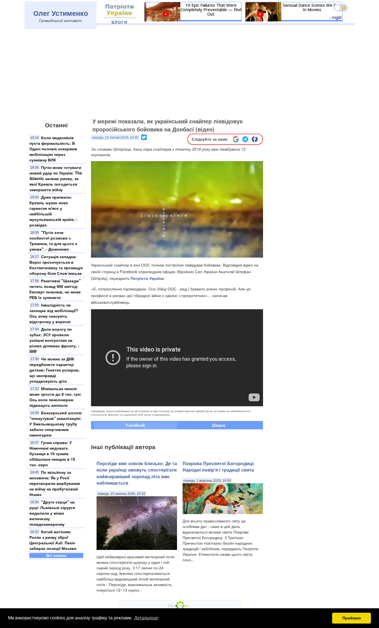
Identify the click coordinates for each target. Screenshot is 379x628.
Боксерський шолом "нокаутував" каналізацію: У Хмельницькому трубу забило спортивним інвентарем (55, 424)
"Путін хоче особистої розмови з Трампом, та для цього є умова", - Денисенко (53, 241)
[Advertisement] (189, 74)
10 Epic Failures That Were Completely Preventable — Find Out (211, 9)
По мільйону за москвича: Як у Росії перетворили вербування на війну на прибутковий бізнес (54, 483)
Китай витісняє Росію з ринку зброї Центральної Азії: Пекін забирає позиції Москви (53, 540)
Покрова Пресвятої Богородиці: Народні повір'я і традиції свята (218, 466)
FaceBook (135, 425)
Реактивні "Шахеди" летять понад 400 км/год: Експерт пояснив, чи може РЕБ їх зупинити (55, 289)
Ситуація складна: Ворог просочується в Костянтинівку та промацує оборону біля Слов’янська (56, 265)
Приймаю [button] (351, 618)
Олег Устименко (60, 13)
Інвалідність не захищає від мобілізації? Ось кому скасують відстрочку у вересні (53, 313)
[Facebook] (255, 139)
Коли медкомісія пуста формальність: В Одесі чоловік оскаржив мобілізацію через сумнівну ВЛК (53, 149)
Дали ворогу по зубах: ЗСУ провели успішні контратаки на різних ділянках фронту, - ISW (54, 340)
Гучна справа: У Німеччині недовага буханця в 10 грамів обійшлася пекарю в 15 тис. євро (52, 453)
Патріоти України (147, 278)
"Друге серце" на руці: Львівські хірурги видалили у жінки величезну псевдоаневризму (52, 513)
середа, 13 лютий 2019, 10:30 (115, 137)
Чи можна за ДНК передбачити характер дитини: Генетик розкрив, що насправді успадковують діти (54, 370)
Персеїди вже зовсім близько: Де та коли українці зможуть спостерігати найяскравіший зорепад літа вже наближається (137, 473)
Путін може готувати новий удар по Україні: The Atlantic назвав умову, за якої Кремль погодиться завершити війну (55, 178)
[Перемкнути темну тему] (341, 7)
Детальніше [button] (146, 617)
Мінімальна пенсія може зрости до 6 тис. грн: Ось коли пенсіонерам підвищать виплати (55, 397)
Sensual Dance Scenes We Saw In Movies (312, 7)
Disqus (218, 425)
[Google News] (236, 139)
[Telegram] (245, 139)
